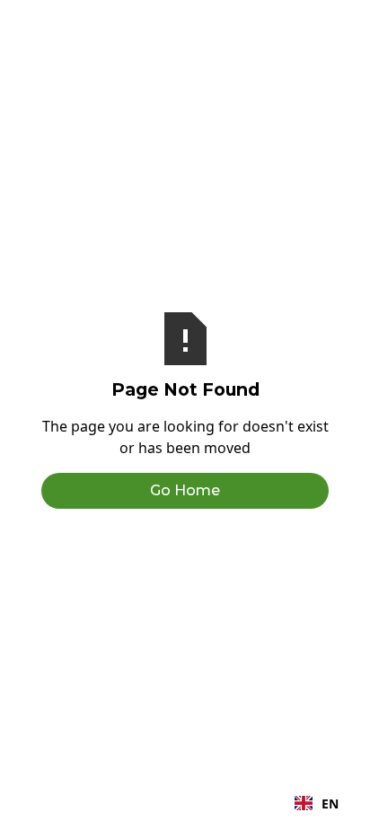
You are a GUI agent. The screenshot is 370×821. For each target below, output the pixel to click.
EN (330, 803)
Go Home (185, 490)
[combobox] (316, 803)
